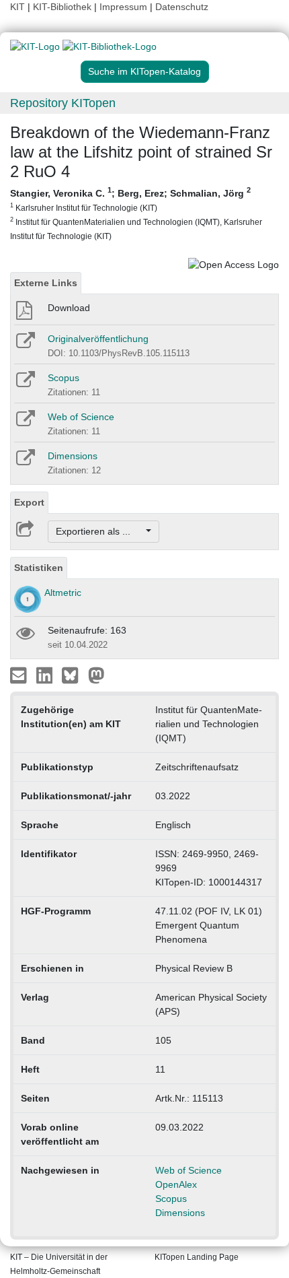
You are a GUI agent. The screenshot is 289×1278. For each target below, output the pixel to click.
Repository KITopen (63, 103)
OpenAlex (176, 1184)
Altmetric (62, 592)
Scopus (63, 377)
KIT (17, 6)
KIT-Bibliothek (63, 6)
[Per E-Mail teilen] (20, 674)
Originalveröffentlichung (98, 338)
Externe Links (45, 282)
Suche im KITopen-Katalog (144, 71)
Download (69, 307)
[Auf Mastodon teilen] (96, 674)
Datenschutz (181, 6)
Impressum (123, 6)
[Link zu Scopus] (24, 383)
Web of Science (81, 416)
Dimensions (72, 455)
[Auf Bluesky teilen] (73, 674)
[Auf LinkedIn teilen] (46, 674)
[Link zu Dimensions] (24, 462)
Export (29, 502)
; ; (136, 213)
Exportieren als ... (100, 531)
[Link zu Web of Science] (24, 422)
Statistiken (38, 567)
